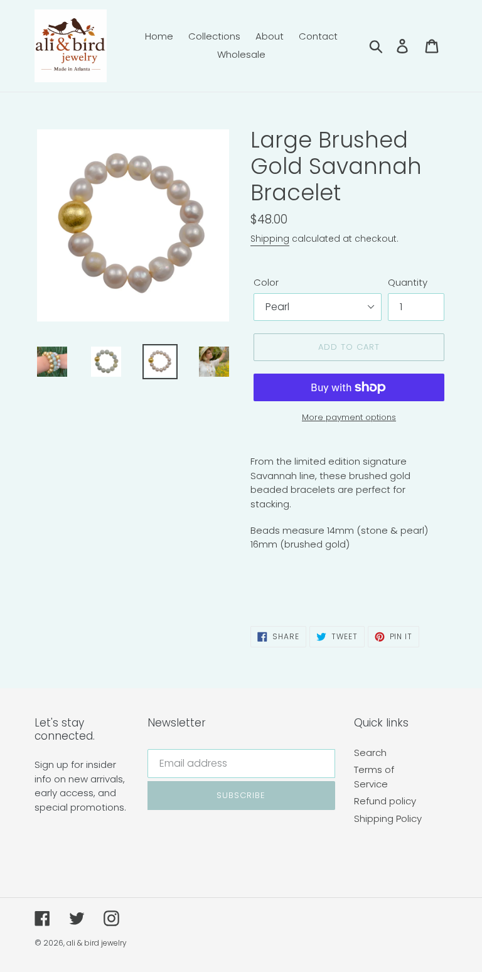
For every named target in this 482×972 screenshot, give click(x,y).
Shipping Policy (388, 818)
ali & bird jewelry (97, 942)
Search (370, 752)
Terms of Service (374, 777)
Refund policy (385, 800)
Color (266, 282)
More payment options (349, 417)
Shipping (269, 238)
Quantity (407, 282)
